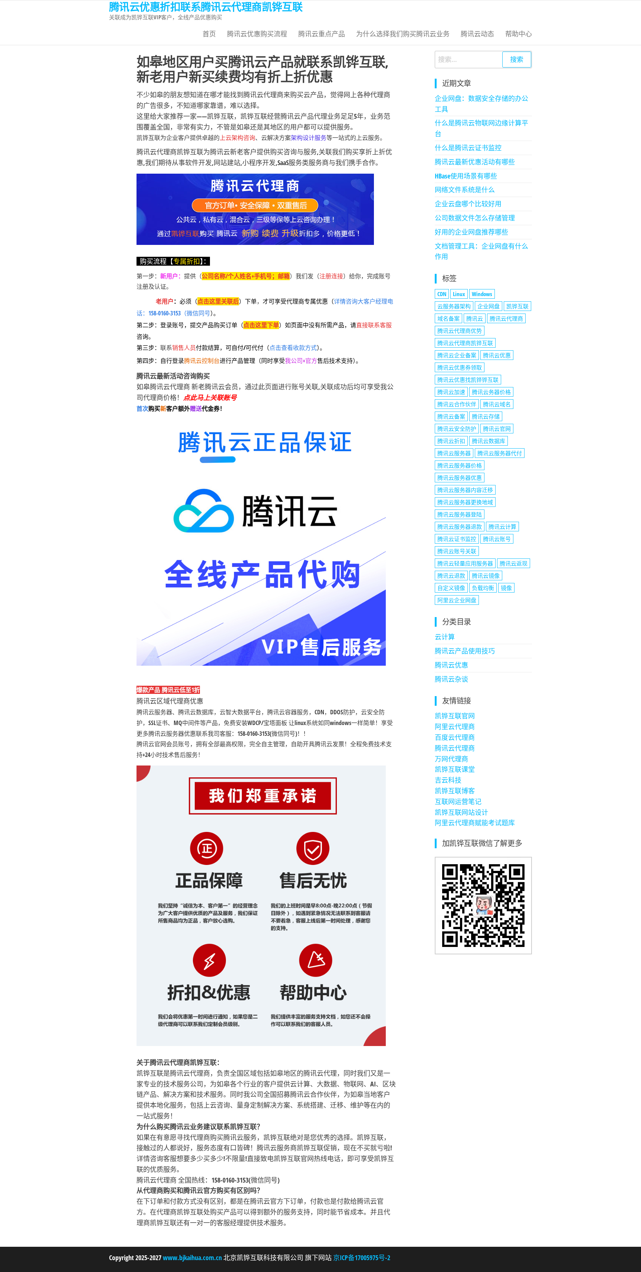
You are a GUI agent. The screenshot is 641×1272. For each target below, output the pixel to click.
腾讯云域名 (497, 404)
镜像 (506, 587)
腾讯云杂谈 (451, 679)
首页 (209, 33)
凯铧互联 (517, 306)
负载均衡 (483, 587)
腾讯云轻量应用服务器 (465, 563)
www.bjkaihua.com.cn (192, 1257)
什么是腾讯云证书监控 (468, 147)
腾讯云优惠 (497, 355)
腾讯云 (474, 318)
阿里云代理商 (455, 726)
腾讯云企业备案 (456, 355)
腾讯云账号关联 (456, 551)
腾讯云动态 (477, 33)
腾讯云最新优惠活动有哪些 (475, 161)
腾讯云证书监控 (456, 538)
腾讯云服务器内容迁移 (465, 490)
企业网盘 (488, 306)
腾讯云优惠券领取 (459, 367)
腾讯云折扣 (451, 441)
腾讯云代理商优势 (459, 330)
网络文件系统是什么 (465, 189)
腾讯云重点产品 (321, 33)
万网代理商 (451, 758)
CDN (441, 294)
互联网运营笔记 (458, 801)
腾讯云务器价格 (491, 392)
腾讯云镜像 (486, 575)
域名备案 (448, 318)
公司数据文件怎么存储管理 (475, 217)
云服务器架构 (454, 306)
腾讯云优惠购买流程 (257, 33)
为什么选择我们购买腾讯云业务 (403, 33)
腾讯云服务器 (454, 453)
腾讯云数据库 (488, 441)
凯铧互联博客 (455, 790)
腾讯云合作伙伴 (456, 404)
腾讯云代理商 (506, 318)
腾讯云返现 (513, 563)
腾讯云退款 (451, 575)
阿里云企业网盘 (456, 600)
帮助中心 (518, 33)
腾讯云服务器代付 (499, 453)
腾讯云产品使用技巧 (465, 650)
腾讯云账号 (497, 538)
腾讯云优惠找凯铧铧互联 (468, 379)
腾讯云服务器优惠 (459, 477)
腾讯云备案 (451, 416)
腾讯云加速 (451, 392)
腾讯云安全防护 (456, 428)
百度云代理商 (455, 737)
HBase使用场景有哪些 (466, 175)
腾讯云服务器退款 (459, 526)
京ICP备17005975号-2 (361, 1257)
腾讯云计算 (502, 526)
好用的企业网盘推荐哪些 (471, 231)
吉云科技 (448, 780)
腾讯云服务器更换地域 (465, 502)
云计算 (445, 636)
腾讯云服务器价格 (459, 465)
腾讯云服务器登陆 (459, 514)
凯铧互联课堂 (455, 769)
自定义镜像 (451, 587)
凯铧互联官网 (455, 715)
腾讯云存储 (486, 416)
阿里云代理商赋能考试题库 (475, 822)
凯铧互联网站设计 (461, 812)
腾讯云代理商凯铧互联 (465, 343)
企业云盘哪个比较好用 (468, 203)
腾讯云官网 (497, 428)
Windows (482, 294)
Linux (459, 294)
